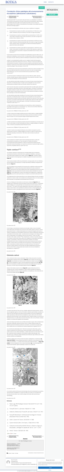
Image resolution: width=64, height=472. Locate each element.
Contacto (51, 2)
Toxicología (16, 453)
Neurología (9, 453)
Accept (50, 467)
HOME (45, 2)
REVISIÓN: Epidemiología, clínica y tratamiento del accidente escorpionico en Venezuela (14, 17)
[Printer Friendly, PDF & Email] (11, 433)
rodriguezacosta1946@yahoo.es (11, 443)
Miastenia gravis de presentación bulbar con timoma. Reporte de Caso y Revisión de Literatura (37, 17)
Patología (13, 453)
